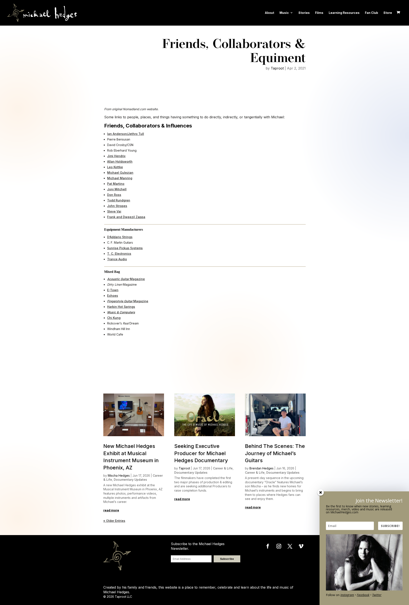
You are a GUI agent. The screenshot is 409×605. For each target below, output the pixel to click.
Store (387, 12)
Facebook (363, 595)
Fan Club (371, 12)
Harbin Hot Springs (121, 306)
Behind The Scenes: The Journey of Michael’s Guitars (275, 453)
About (269, 12)
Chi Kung (114, 318)
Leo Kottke (115, 167)
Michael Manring (119, 178)
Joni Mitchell (117, 189)
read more (111, 510)
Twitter (377, 595)
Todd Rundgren (118, 200)
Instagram (347, 595)
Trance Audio (117, 259)
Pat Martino (115, 183)
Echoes (112, 295)
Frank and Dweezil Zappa (126, 217)
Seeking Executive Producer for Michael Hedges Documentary (201, 453)
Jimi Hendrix (116, 156)
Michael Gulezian (120, 172)
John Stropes (117, 206)
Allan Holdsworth (119, 161)
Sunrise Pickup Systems (125, 248)
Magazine (126, 279)
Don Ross (114, 195)
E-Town (112, 290)
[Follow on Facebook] (267, 546)
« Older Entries (114, 520)
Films (319, 12)
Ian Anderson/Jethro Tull (125, 134)
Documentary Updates (130, 479)
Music (284, 12)
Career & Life (223, 468)
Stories (304, 12)
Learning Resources (344, 12)
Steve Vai (114, 211)
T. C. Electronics (119, 253)
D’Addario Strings (119, 237)
